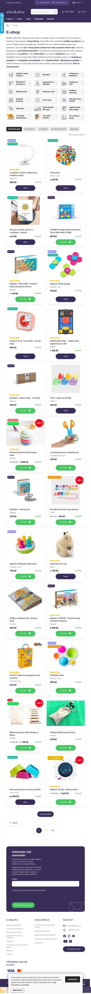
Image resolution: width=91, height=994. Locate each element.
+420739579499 (73, 930)
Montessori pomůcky (70, 60)
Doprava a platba (13, 3)
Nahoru (15, 823)
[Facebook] (64, 935)
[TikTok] (70, 941)
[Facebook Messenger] (73, 935)
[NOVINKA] (65, 212)
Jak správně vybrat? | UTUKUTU (14, 937)
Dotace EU (39, 943)
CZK (78, 3)
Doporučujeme (14, 129)
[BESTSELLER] (25, 546)
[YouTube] (65, 941)
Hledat (54, 12)
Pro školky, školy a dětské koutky (45, 926)
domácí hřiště (52, 60)
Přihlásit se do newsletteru (23, 905)
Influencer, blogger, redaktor (46, 939)
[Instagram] (69, 935)
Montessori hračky (19, 63)
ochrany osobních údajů (50, 890)
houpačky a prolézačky (29, 60)
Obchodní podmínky (14, 932)
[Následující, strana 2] (46, 830)
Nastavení (17, 990)
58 (53, 830)
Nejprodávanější (59, 129)
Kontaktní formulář (74, 949)
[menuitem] (10, 19)
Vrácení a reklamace (14, 929)
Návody (9, 951)
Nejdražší (43, 129)
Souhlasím (72, 979)
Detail (25, 188)
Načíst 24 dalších (45, 814)
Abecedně (74, 129)
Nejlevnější (30, 129)
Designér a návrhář (42, 931)
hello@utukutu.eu (74, 926)
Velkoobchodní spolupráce (45, 935)
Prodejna (9, 941)
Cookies (9, 954)
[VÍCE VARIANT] (25, 212)
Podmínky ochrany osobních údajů (17, 946)
